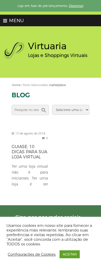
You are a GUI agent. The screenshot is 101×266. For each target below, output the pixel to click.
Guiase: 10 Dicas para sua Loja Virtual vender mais (29, 154)
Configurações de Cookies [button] (32, 254)
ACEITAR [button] (70, 254)
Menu (16, 20)
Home (16, 85)
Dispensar (76, 6)
